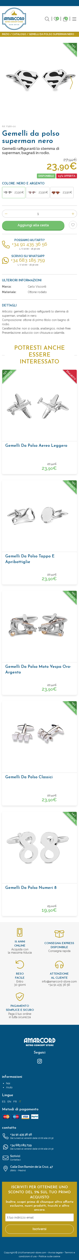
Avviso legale (55, 1252)
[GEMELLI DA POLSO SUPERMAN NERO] (39, 80)
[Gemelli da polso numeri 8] (39, 847)
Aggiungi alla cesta (33, 225)
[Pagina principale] (14, 19)
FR (15, 1101)
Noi (8, 1083)
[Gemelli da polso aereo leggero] (39, 405)
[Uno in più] (73, 214)
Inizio (6, 34)
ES (3, 1101)
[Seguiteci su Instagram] (39, 1061)
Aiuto (9, 1087)
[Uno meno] (6, 214)
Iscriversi (39, 1229)
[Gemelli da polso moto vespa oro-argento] (39, 626)
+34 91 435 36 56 (31, 1136)
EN (9, 1101)
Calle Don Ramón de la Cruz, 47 (31, 1168)
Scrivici (15, 1157)
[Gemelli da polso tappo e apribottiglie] (39, 515)
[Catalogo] (74, 18)
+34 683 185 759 (31, 1147)
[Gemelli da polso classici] (39, 736)
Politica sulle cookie (49, 1256)
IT (20, 1101)
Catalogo (19, 34)
